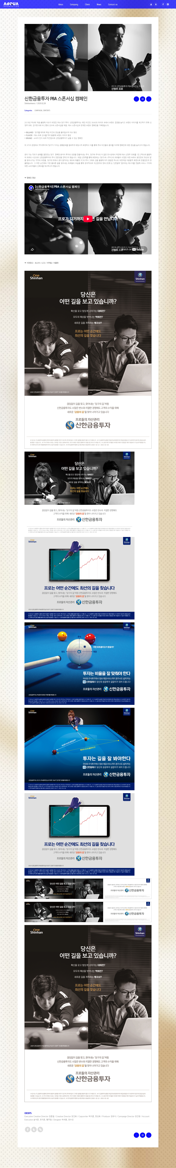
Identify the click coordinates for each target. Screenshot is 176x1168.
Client (87, 4)
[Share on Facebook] (28, 1130)
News (99, 4)
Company (74, 4)
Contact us (113, 4)
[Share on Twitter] (34, 1130)
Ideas (60, 4)
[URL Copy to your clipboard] (40, 1130)
